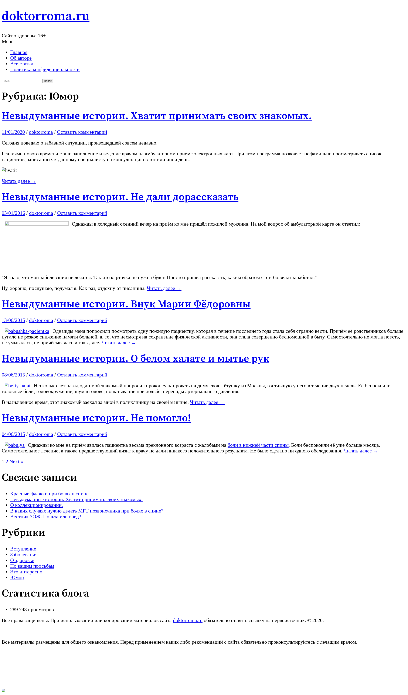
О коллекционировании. (36, 505)
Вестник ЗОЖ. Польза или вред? (45, 516)
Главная (18, 52)
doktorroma (41, 132)
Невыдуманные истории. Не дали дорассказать (120, 197)
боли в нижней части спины (258, 445)
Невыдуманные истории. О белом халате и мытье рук (135, 358)
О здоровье (22, 560)
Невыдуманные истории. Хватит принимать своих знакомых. (157, 116)
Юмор (17, 577)
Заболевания (24, 554)
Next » (16, 461)
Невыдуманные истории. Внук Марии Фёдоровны (126, 304)
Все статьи (21, 63)
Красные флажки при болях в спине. (50, 493)
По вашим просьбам (32, 566)
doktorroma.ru (45, 16)
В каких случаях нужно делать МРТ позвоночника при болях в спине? (86, 511)
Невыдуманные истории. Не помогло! (96, 418)
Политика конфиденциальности (45, 69)
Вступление (23, 549)
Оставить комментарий (82, 132)
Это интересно (26, 571)
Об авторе (21, 58)
